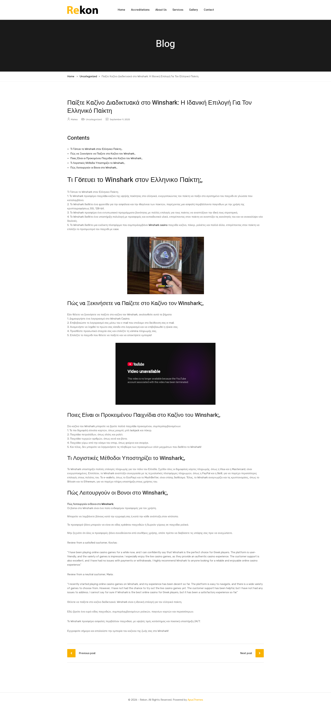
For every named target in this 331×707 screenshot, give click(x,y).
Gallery (193, 10)
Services (177, 10)
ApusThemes (195, 699)
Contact (209, 10)
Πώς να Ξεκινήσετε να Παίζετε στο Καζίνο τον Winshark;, (103, 153)
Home (121, 10)
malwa (74, 119)
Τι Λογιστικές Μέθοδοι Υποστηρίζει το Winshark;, (97, 163)
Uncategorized (88, 76)
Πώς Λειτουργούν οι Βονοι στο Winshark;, (93, 167)
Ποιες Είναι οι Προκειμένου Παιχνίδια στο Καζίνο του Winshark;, (106, 158)
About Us (161, 10)
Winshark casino (158, 225)
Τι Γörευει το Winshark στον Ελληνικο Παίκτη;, (96, 149)
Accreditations (140, 10)
